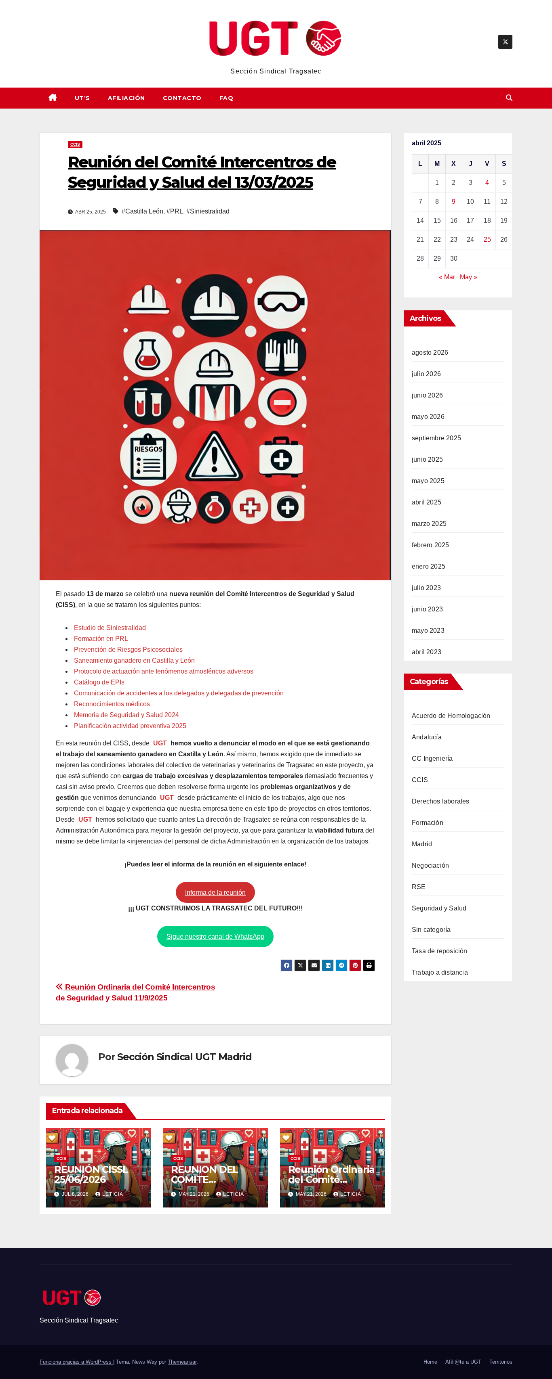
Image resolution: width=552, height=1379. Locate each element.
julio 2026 (426, 373)
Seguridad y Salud (439, 908)
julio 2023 (426, 587)
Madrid (422, 844)
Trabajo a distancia (440, 972)
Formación (427, 822)
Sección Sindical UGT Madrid (184, 1057)
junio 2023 (427, 609)
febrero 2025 (430, 545)
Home (430, 1362)
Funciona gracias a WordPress (76, 1362)
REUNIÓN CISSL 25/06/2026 (91, 1174)
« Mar (447, 277)
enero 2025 (428, 566)
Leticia (112, 1194)
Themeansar (182, 1362)
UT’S (82, 98)
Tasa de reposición (440, 951)
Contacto (182, 98)
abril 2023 (426, 652)
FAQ (226, 98)
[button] (509, 97)
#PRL (174, 211)
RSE (419, 886)
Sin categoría (431, 929)
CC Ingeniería (432, 758)
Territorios (500, 1362)
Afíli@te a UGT (463, 1362)
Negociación (430, 865)
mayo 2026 (428, 416)
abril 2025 (426, 502)
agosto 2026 (430, 352)
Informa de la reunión (215, 892)
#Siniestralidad (208, 211)
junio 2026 (427, 395)
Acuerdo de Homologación (451, 715)
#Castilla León (142, 211)
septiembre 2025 (436, 438)
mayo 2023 (428, 630)
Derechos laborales (441, 801)
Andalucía (427, 737)
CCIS (75, 144)
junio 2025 (427, 459)
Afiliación (126, 98)
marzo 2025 (429, 523)
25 (487, 239)
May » (468, 277)
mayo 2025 (428, 480)
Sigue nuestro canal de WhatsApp (215, 936)
